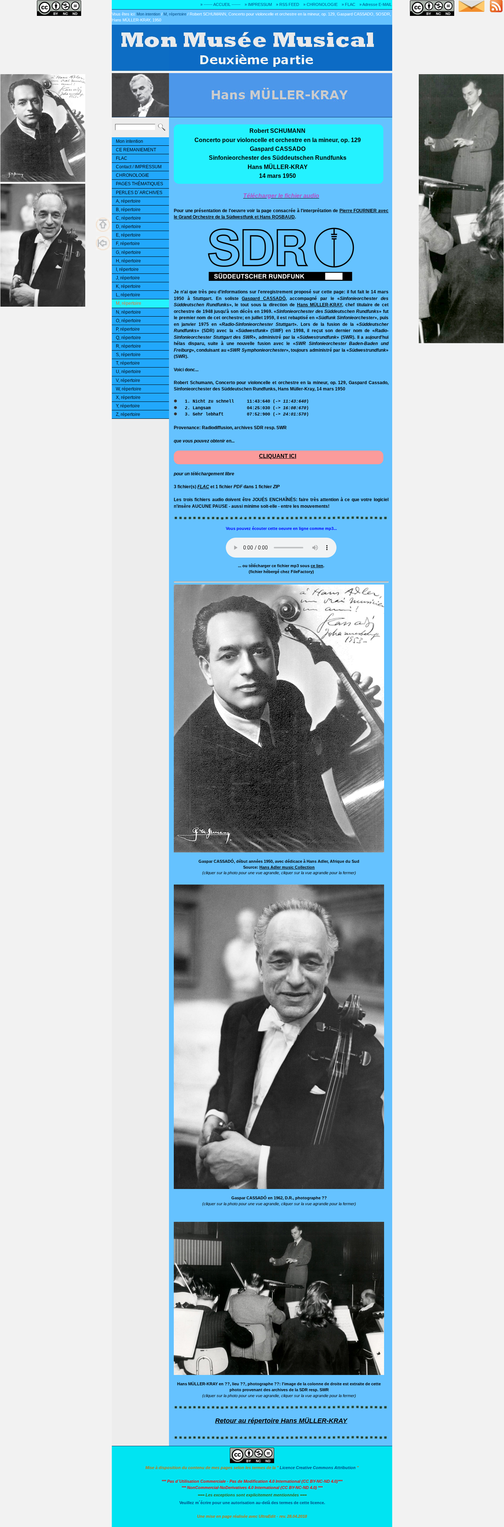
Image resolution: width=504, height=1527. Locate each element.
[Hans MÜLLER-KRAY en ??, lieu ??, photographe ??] (279, 1374)
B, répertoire (128, 209)
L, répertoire (128, 294)
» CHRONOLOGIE (320, 4)
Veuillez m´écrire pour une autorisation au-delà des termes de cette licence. (252, 1502)
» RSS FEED (287, 4)
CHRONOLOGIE (132, 175)
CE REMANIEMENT (136, 149)
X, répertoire (128, 397)
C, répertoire (128, 218)
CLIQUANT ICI (277, 456)
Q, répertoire (128, 337)
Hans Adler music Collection (287, 867)
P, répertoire (128, 329)
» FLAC (348, 4)
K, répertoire (128, 286)
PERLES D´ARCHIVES (139, 192)
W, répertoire (128, 389)
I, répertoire (127, 269)
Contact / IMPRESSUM (139, 166)
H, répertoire (128, 260)
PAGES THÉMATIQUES (139, 183)
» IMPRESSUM (258, 4)
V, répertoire (128, 380)
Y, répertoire (128, 406)
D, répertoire (128, 226)
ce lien (317, 565)
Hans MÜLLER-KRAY (319, 304)
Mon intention (148, 14)
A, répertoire (128, 201)
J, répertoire (128, 277)
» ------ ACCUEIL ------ (220, 4)
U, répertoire (128, 371)
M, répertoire (174, 14)
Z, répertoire (128, 414)
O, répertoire (128, 320)
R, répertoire (128, 346)
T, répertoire (128, 363)
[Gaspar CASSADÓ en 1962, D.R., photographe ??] (279, 1188)
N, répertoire (128, 312)
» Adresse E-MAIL (375, 4)
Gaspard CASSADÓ (264, 298)
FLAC (121, 158)
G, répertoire (128, 252)
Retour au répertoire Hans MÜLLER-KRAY (281, 1420)
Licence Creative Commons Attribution (318, 1467)
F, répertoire (128, 243)
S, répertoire (128, 354)
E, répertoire (128, 235)
